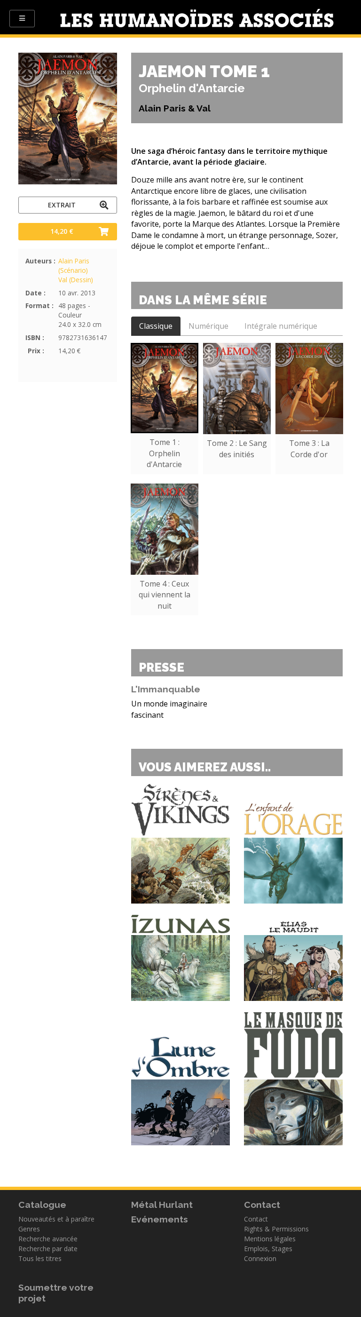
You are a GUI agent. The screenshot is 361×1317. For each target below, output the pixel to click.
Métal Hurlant (162, 1204)
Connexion (260, 1258)
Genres (29, 1228)
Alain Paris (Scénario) (73, 265)
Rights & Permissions (276, 1228)
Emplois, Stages (268, 1248)
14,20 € (61, 231)
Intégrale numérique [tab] (280, 326)
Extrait (62, 204)
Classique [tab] (156, 326)
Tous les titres (40, 1258)
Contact (256, 1218)
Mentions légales (270, 1238)
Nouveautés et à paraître (56, 1218)
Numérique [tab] (208, 326)
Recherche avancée (48, 1238)
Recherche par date (48, 1248)
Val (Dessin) (75, 279)
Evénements (159, 1219)
